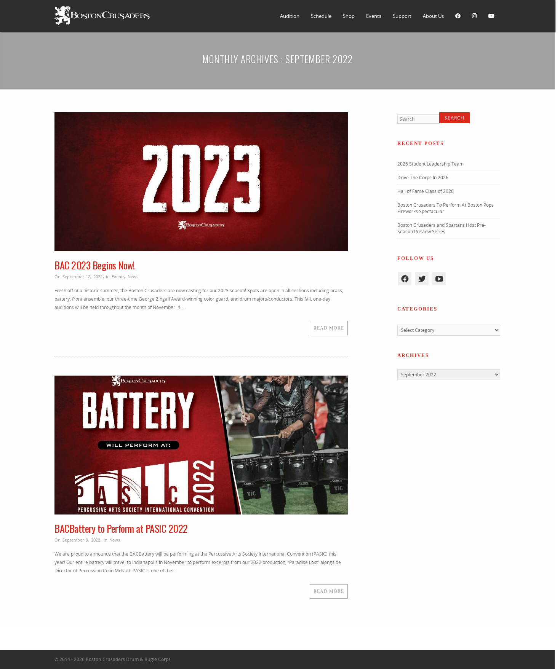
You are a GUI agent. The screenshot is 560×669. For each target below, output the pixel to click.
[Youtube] (439, 280)
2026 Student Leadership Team (430, 165)
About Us (433, 16)
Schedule (321, 16)
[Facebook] (458, 16)
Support (402, 16)
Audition (289, 16)
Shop (349, 16)
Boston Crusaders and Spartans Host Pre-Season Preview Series (441, 229)
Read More (329, 328)
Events (373, 16)
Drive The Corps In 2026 (422, 178)
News (133, 276)
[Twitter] (422, 280)
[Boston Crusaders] (102, 23)
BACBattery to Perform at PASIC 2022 (121, 528)
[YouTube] (491, 16)
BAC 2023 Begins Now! (94, 265)
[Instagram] (474, 16)
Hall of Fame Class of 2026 (425, 192)
